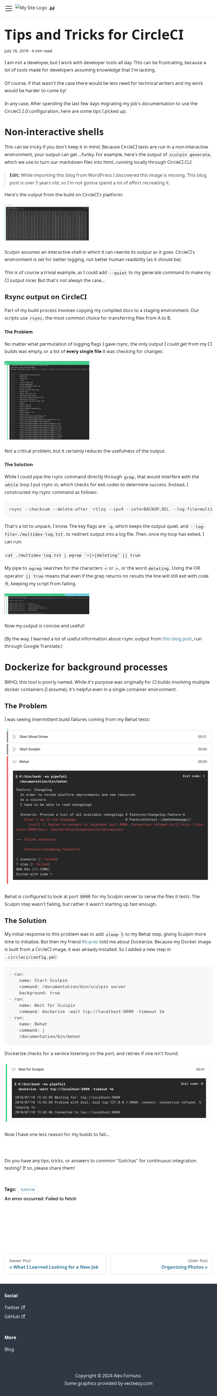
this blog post (177, 639)
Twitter (12, 1307)
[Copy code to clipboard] (205, 508)
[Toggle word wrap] (195, 508)
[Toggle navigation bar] (9, 8)
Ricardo (90, 942)
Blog (9, 1349)
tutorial (28, 1189)
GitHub (12, 1316)
